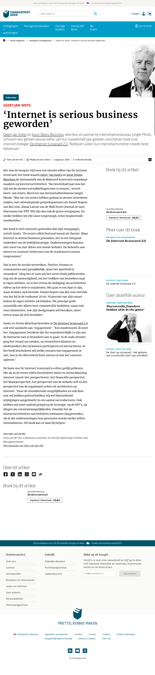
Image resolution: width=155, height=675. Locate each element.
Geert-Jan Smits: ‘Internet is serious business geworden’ (81, 40)
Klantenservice (15, 554)
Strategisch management (40, 40)
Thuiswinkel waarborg (27, 634)
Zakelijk (49, 554)
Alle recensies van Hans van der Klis (23, 445)
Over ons (11, 561)
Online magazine (17, 40)
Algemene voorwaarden (56, 634)
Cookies (106, 634)
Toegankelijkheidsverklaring (58, 638)
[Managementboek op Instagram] (85, 650)
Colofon (78, 634)
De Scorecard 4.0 (116, 212)
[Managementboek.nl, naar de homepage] (16, 17)
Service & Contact (87, 638)
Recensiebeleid (14, 598)
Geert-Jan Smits (14, 134)
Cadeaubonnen (53, 573)
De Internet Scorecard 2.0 (49, 144)
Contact (10, 567)
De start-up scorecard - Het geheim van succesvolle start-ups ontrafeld (126, 354)
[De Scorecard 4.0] (116, 189)
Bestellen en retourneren (20, 580)
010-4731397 (145, 26)
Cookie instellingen (126, 634)
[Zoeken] (95, 14)
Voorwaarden (13, 573)
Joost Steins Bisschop (48, 134)
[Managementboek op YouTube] (77, 650)
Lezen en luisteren (16, 586)
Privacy (92, 634)
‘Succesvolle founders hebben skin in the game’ (125, 308)
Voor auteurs (13, 592)
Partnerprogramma (17, 605)
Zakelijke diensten (55, 561)
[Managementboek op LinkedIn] (70, 650)
